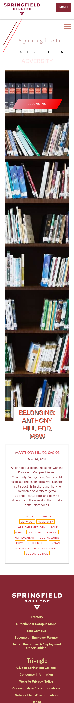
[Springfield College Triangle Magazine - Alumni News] (37, 657)
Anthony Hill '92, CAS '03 (39, 452)
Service (27, 521)
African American (31, 527)
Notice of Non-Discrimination (36, 695)
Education (26, 516)
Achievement (25, 537)
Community (47, 516)
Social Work (49, 537)
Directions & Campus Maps (36, 623)
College (35, 532)
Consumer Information (36, 674)
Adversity (45, 521)
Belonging (37, 103)
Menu (63, 7)
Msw (19, 542)
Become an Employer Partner (36, 637)
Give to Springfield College (36, 667)
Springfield (41, 40)
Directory (36, 617)
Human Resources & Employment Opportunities (36, 646)
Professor (36, 542)
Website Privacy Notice (36, 681)
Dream (52, 532)
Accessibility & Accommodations (36, 688)
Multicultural (45, 548)
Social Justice (37, 553)
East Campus (36, 630)
